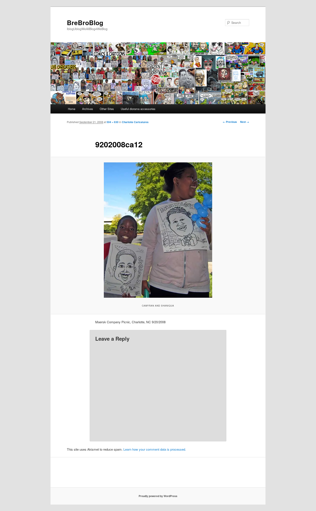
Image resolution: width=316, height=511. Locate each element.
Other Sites (107, 109)
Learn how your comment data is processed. (154, 449)
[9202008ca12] (158, 230)
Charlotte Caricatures (135, 122)
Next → (244, 122)
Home (71, 109)
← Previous (230, 122)
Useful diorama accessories (138, 109)
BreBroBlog (85, 22)
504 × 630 (112, 122)
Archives (87, 109)
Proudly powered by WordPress (158, 496)
